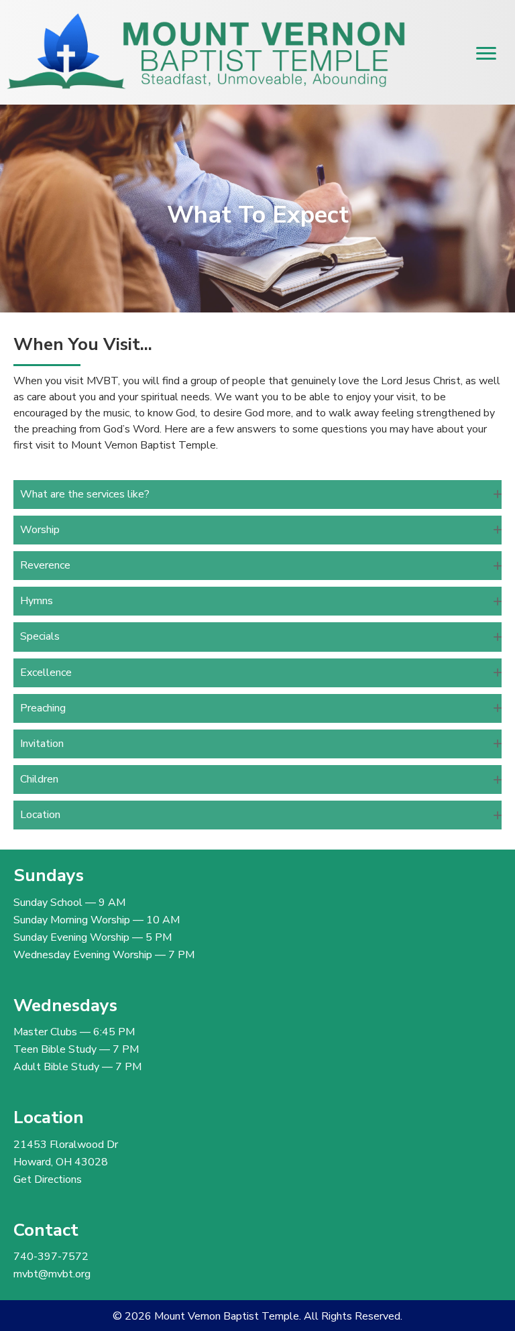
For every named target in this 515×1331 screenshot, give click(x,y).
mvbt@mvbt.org (52, 1274)
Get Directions (47, 1179)
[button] (257, 494)
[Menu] (486, 53)
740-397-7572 (51, 1256)
